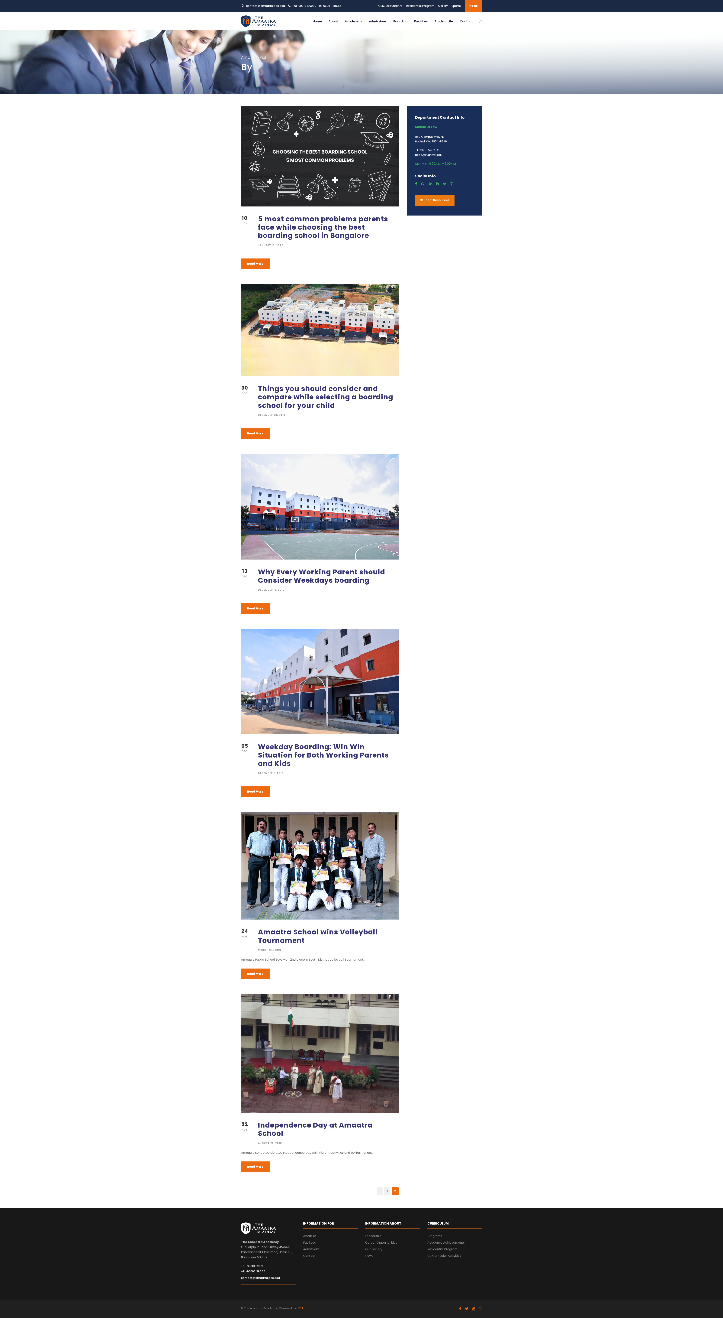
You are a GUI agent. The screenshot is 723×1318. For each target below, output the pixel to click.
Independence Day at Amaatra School (315, 1129)
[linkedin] (430, 184)
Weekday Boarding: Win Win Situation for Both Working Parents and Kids (323, 755)
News (473, 6)
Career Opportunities (381, 1242)
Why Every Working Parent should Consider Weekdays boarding (321, 576)
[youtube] (473, 1308)
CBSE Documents (390, 6)
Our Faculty (373, 1249)
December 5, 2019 (271, 773)
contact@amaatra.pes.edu (265, 6)
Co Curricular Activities (444, 1256)
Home (317, 21)
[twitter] (444, 184)
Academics (353, 21)
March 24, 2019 (269, 950)
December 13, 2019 (271, 590)
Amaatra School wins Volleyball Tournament (318, 936)
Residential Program (420, 6)
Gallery (443, 6)
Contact (466, 21)
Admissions (378, 21)
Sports (456, 6)
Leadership (373, 1236)
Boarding (400, 21)
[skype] (437, 184)
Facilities (421, 21)
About (333, 21)
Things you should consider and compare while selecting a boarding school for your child (325, 397)
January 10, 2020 (270, 245)
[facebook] (416, 184)
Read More (255, 264)
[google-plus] (423, 184)
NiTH (300, 1308)
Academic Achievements (446, 1242)
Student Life (444, 21)
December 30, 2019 (271, 415)
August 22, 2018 (270, 1143)
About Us (310, 1236)
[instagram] (451, 184)
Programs (434, 1236)
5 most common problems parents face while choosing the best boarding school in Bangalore (323, 227)
